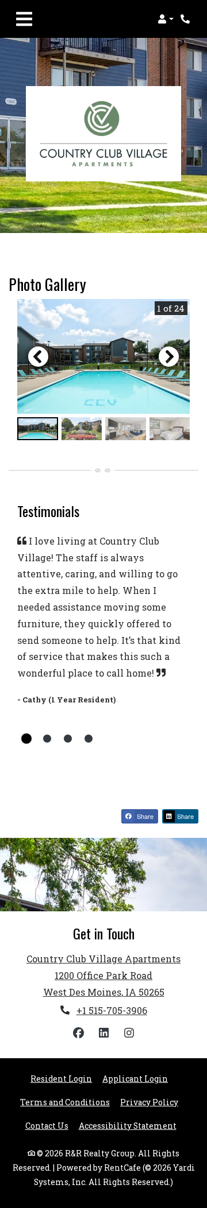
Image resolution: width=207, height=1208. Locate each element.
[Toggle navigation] (24, 19)
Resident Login (61, 1078)
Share (144, 816)
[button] (165, 19)
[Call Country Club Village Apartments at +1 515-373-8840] (186, 19)
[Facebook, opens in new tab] (78, 1032)
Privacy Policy (149, 1102)
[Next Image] (169, 356)
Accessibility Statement (128, 1125)
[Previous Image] (38, 356)
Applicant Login (135, 1078)
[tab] (37, 428)
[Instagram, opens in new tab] (128, 1032)
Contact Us (46, 1126)
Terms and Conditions (65, 1102)
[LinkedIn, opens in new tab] (103, 1032)
